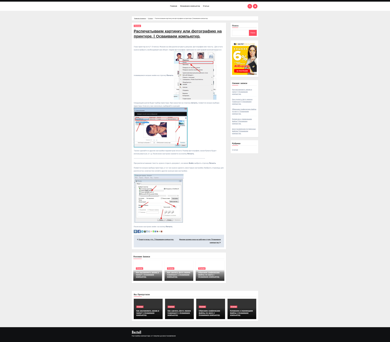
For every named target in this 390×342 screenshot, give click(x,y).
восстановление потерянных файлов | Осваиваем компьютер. (244, 131)
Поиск (235, 26)
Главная (173, 6)
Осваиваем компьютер (190, 6)
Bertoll (136, 332)
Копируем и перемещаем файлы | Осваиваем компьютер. (242, 121)
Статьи (206, 6)
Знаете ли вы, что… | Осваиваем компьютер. (156, 239)
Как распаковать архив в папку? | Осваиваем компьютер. (147, 275)
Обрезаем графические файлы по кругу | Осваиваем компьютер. (209, 275)
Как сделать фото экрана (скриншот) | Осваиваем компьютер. (178, 275)
